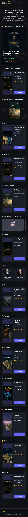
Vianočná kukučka (17, 321)
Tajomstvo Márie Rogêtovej (19, 290)
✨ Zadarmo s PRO (18, 81)
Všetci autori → (22, 266)
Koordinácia (18, 351)
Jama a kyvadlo (19, 72)
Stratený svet (18, 190)
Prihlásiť (13, 2)
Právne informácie (20, 511)
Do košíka (19, 92)
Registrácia (21, 2)
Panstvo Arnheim (16, 415)
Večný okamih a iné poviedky (19, 128)
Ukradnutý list (18, 383)
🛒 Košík (8, 3)
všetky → (24, 217)
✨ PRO (8, 2)
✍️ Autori (5, 511)
